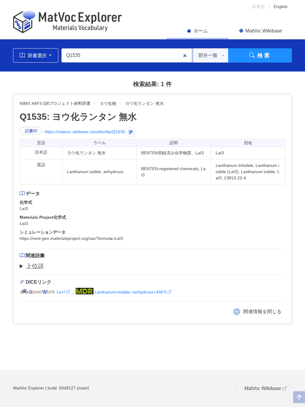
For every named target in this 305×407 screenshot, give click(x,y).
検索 (263, 55)
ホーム (200, 30)
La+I (60, 292)
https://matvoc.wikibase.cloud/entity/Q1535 (85, 131)
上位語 (35, 266)
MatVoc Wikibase (263, 30)
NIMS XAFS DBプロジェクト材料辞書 (55, 103)
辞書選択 (37, 55)
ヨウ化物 (107, 103)
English (280, 6)
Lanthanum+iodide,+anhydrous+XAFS (131, 292)
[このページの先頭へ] (299, 397)
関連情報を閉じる (262, 311)
